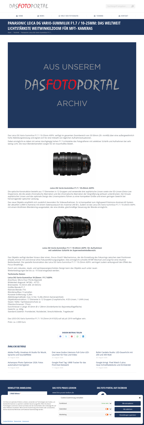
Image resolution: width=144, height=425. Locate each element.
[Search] (132, 6)
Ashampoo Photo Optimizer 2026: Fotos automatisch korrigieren (25, 363)
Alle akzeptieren (127, 403)
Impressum (25, 421)
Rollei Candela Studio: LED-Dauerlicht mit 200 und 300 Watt (114, 353)
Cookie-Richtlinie (8, 421)
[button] (140, 398)
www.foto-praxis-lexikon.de (63, 392)
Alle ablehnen (127, 409)
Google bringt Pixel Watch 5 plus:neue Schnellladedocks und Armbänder (113, 363)
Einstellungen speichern (128, 415)
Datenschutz (17, 421)
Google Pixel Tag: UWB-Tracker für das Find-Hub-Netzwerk (69, 363)
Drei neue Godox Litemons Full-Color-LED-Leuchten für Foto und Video (70, 353)
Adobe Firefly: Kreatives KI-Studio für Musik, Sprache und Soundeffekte (27, 353)
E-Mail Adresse (15, 393)
